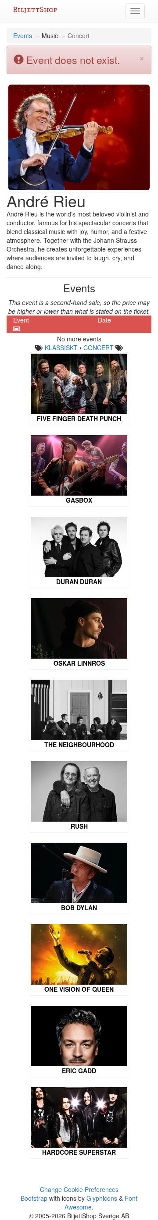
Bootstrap (34, 1198)
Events (22, 35)
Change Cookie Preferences (79, 1189)
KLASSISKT (61, 347)
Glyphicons (101, 1198)
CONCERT (98, 347)
